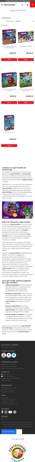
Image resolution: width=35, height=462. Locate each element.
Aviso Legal (5, 398)
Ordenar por (10, 21)
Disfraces (29, 422)
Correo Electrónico (9, 376)
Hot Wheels (11, 424)
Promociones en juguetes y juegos (13, 422)
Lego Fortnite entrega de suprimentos (26, 89)
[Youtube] (10, 413)
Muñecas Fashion (19, 426)
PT (5, 419)
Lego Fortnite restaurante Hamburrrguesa (9, 46)
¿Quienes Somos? (7, 390)
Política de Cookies (7, 402)
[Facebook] (2, 413)
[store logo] (9, 4)
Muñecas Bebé (8, 426)
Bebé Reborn (26, 424)
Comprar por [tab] (6, 18)
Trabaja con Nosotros (8, 392)
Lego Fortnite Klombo (25, 46)
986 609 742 (6, 374)
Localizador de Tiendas (8, 388)
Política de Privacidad (8, 400)
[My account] (27, 4)
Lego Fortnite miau (9, 132)
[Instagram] (6, 413)
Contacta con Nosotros (8, 364)
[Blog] (15, 413)
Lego (5, 424)
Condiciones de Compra (9, 403)
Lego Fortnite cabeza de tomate (9, 89)
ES (2, 419)
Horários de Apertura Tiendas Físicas (12, 368)
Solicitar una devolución (9, 366)
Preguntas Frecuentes (8, 347)
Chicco (19, 424)
